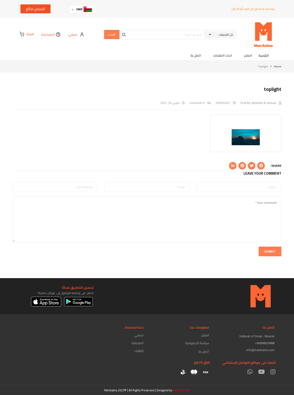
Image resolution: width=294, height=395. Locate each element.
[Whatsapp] (250, 372)
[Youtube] (261, 372)
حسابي (139, 335)
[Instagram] (273, 372)
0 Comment (197, 103)
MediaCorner (181, 390)
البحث (111, 34)
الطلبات (139, 351)
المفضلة (138, 343)
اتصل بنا (203, 352)
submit (270, 251)
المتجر (205, 335)
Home (277, 66)
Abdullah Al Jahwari (264, 103)
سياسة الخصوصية (197, 343)
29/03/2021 (223, 103)
